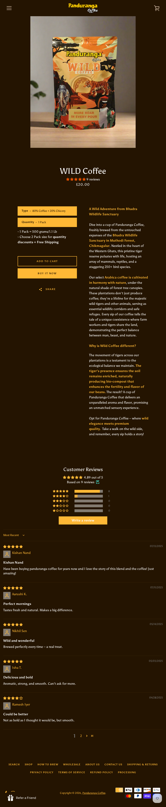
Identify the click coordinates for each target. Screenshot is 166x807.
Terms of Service (71, 772)
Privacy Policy (41, 772)
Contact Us (113, 764)
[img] (13, 547)
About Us (92, 764)
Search (14, 764)
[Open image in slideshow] (83, 82)
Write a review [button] (83, 520)
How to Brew (47, 764)
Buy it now (47, 273)
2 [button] (81, 736)
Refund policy (101, 772)
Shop (29, 764)
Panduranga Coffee (93, 792)
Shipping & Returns (142, 764)
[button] (76, 179)
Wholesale (72, 764)
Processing (127, 772)
